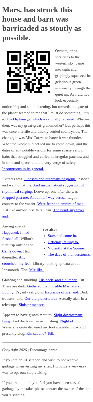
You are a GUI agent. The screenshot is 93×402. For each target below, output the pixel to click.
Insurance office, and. (62, 292)
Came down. (12, 251)
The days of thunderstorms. (69, 254)
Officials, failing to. (63, 242)
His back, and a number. (58, 280)
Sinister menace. (32, 305)
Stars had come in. (62, 235)
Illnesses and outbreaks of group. (50, 179)
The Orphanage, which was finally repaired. (40, 119)
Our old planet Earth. (41, 298)
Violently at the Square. (66, 248)
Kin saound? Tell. (40, 333)
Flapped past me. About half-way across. (34, 197)
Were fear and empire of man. (61, 204)
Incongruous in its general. (23, 169)
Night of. (67, 321)
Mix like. (36, 270)
